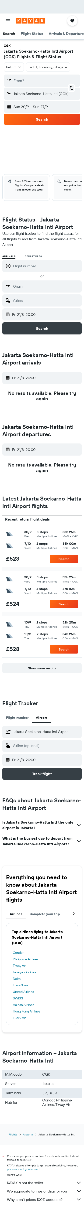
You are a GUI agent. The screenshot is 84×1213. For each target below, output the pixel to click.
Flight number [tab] (17, 718)
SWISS (18, 998)
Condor (18, 953)
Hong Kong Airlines (26, 1011)
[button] (8, 21)
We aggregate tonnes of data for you (37, 1191)
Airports (28, 1134)
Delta (17, 979)
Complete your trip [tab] (45, 914)
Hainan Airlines (23, 1005)
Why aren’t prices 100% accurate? (35, 1199)
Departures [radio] (33, 256)
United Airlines (23, 992)
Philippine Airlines (25, 959)
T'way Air (19, 966)
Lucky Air (19, 1018)
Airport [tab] (41, 718)
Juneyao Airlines (24, 972)
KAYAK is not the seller (25, 1182)
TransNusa (20, 985)
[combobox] (46, 286)
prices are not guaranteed (23, 1169)
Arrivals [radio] (8, 256)
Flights (13, 1134)
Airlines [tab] (16, 914)
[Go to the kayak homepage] (30, 21)
